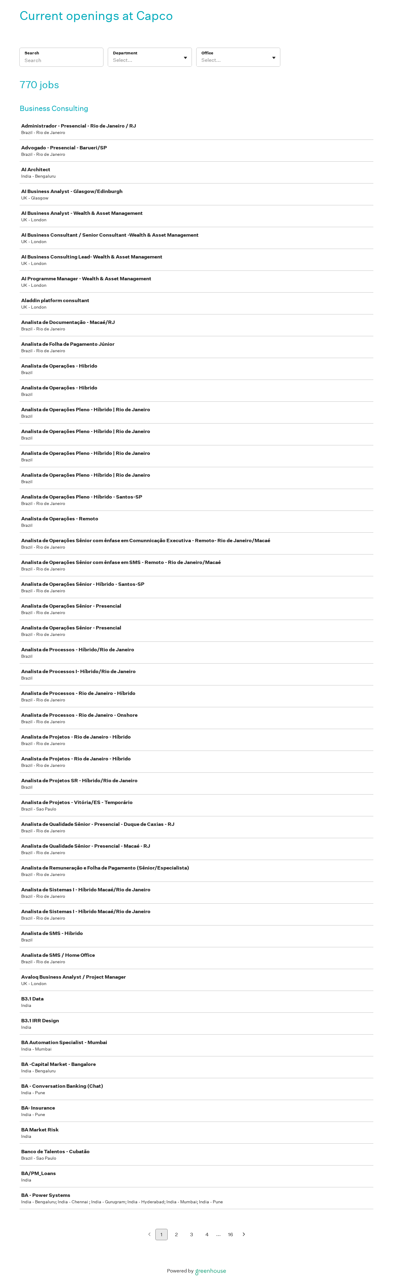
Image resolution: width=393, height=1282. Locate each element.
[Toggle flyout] (185, 57)
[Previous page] (149, 1234)
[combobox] (113, 60)
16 (230, 1234)
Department (125, 53)
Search (32, 53)
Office (207, 53)
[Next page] (244, 1234)
